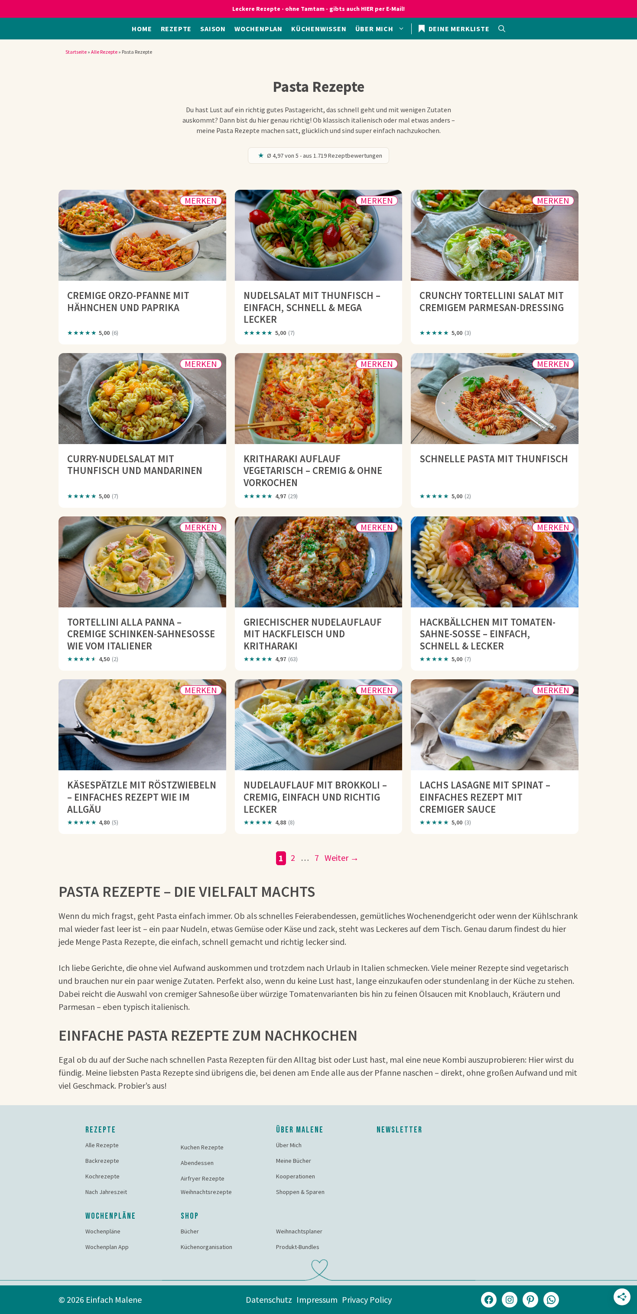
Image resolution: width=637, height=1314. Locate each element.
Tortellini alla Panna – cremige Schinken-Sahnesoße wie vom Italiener (141, 634)
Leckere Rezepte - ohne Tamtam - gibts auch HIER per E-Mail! (318, 9)
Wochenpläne (102, 1231)
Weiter (342, 857)
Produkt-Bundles (297, 1247)
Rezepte (176, 28)
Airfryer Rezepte (202, 1178)
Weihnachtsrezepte (206, 1192)
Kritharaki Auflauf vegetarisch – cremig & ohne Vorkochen (313, 470)
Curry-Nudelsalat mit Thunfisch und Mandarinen (134, 464)
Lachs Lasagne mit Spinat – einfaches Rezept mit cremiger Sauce (484, 797)
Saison (213, 28)
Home (142, 28)
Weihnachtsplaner (299, 1231)
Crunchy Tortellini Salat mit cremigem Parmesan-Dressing (491, 301)
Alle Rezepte (104, 52)
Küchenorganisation (206, 1247)
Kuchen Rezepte (202, 1147)
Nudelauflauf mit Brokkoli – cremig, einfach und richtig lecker (315, 797)
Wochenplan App (107, 1247)
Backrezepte (102, 1161)
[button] (502, 28)
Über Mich (289, 1145)
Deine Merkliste (458, 28)
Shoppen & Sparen (300, 1192)
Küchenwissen (319, 28)
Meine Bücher (293, 1161)
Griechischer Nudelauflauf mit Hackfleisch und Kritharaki (313, 634)
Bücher (190, 1231)
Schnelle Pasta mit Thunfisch (493, 458)
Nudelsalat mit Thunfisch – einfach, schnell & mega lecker (312, 307)
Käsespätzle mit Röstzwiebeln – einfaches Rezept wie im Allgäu (141, 797)
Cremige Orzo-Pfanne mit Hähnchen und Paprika (128, 301)
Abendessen (197, 1163)
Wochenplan (258, 28)
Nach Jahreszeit (106, 1192)
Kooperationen (295, 1176)
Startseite (76, 52)
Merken (201, 200)
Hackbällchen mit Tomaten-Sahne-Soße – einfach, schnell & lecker (487, 634)
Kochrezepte (102, 1176)
